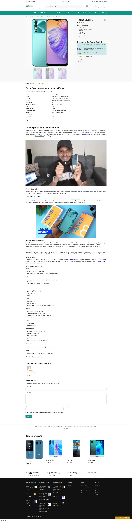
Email (67, 406)
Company (69, 485)
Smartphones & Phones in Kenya (37, 16)
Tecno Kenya (93, 426)
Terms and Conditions (86, 490)
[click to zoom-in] (49, 43)
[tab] (27, 83)
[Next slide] (71, 42)
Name (27, 406)
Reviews (40, 83)
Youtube (97, 492)
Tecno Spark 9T (50, 460)
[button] (104, 13)
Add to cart (34, 467)
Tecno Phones (49, 16)
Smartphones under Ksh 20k (83, 426)
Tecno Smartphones (37, 356)
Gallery (27, 83)
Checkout (104, 7)
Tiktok (96, 494)
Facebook (97, 485)
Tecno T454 (70, 460)
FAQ (82, 492)
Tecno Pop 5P (91, 460)
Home (26, 16)
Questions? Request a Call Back (122, 517)
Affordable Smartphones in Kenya (58, 426)
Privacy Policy (70, 487)
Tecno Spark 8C (85, 134)
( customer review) (88, 56)
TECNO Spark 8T (75, 199)
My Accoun (84, 485)
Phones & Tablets (39, 136)
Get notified (81, 61)
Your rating (28, 386)
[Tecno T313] (34, 449)
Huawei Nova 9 (74, 259)
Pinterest (97, 490)
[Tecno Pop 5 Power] (104, 20)
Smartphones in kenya (71, 426)
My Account (87, 7)
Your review (28, 392)
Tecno (67, 428)
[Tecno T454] (76, 448)
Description (33, 83)
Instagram (97, 489)
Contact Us (84, 489)
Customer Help (96, 7)
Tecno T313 (28, 463)
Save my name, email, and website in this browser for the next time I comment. (45, 412)
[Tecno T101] (106, 20)
